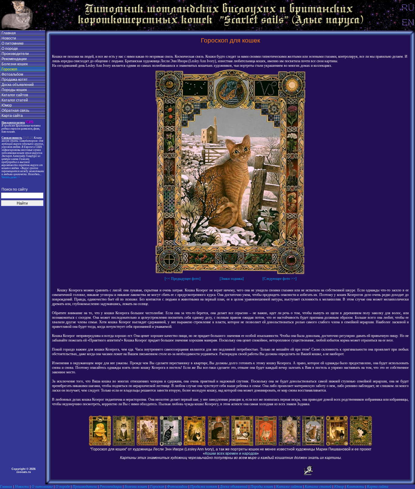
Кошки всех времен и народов (231, 453)
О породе (10, 48)
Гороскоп (9, 69)
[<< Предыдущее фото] (183, 279)
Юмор (7, 105)
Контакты (355, 486)
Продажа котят (15, 79)
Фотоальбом (12, 74)
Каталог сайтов (15, 95)
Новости (9, 38)
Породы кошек (14, 90)
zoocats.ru (23, 472)
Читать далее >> (11, 177)
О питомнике (13, 43)
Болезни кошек (15, 64)
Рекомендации (14, 59)
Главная (9, 33)
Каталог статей (15, 100)
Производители (15, 54)
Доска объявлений (18, 85)
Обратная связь (15, 110)
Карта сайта (12, 116)
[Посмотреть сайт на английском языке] (407, 29)
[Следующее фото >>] (279, 279)
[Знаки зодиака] (232, 279)
